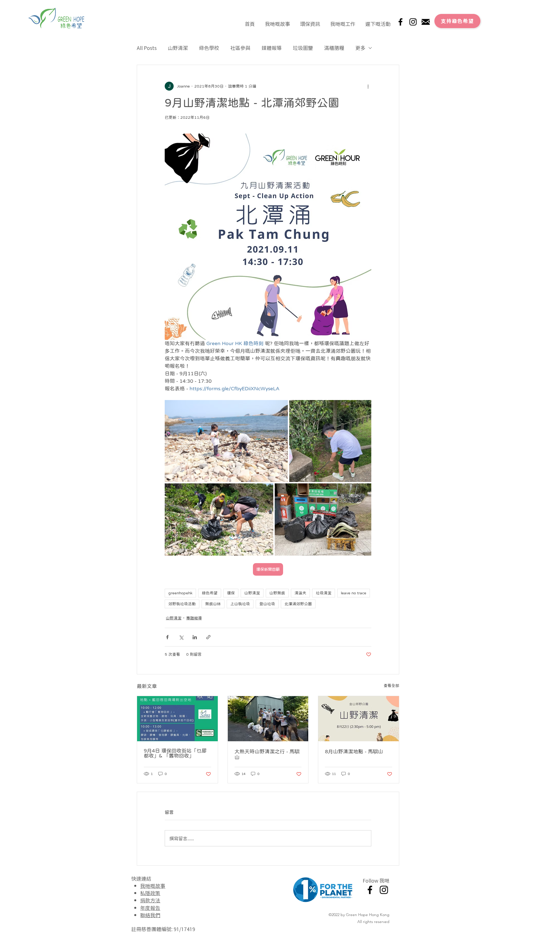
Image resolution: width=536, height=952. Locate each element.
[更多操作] (368, 86)
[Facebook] (400, 22)
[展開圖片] (226, 441)
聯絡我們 (150, 915)
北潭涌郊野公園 (298, 604)
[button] (277, 21)
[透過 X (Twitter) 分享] (181, 637)
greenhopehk (180, 593)
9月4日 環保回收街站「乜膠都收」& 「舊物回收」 (175, 753)
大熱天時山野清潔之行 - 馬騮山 (267, 754)
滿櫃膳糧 (334, 47)
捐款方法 (150, 900)
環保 (231, 593)
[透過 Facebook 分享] (167, 637)
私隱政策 (150, 893)
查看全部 (391, 685)
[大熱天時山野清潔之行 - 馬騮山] (268, 718)
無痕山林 (213, 604)
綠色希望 (209, 593)
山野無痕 (277, 593)
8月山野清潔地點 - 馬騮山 (354, 751)
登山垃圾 (267, 604)
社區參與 (240, 47)
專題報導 (194, 618)
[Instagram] (413, 22)
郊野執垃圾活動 (182, 604)
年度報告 (150, 907)
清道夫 (300, 593)
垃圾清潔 (323, 593)
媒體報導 (272, 47)
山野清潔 (178, 47)
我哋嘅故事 (152, 885)
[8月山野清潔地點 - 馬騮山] (358, 718)
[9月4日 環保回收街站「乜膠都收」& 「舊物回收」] (177, 718)
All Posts (147, 47)
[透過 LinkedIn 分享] (194, 637)
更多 (360, 47)
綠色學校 (209, 47)
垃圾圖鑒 (303, 47)
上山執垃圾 (240, 604)
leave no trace (353, 593)
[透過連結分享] (208, 637)
